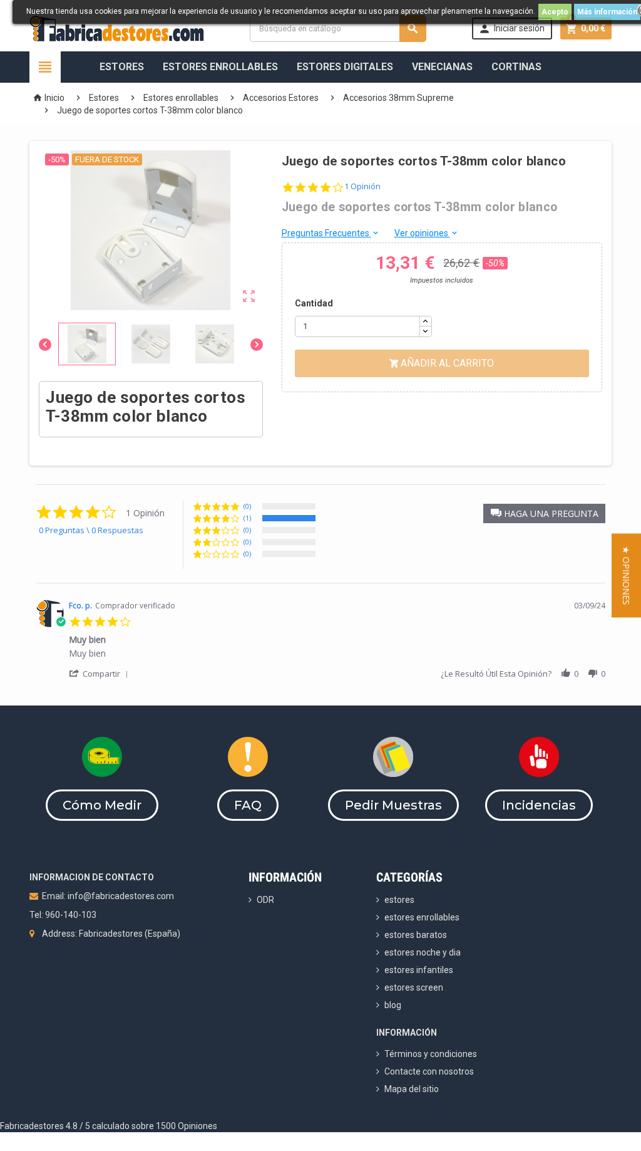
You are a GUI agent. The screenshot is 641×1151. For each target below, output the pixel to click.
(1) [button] (247, 518)
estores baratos (415, 935)
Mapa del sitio (411, 1089)
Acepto (554, 12)
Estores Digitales (345, 67)
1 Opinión (362, 186)
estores (399, 900)
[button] (544, 513)
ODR (265, 900)
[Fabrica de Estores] (116, 28)
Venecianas (442, 67)
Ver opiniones (426, 233)
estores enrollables (421, 917)
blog (392, 1005)
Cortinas (516, 67)
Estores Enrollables (220, 67)
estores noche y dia (422, 952)
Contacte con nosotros (429, 1071)
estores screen (413, 987)
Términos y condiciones (430, 1054)
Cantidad (314, 303)
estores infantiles (418, 970)
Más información (607, 12)
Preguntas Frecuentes (331, 233)
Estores (122, 67)
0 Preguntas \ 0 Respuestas (91, 530)
